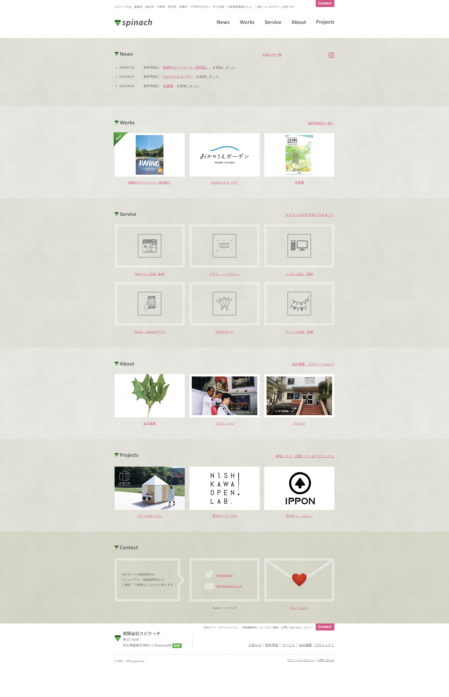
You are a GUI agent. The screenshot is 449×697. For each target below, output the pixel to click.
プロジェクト (324, 645)
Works (247, 22)
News (223, 22)
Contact (325, 3)
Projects (325, 22)
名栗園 (168, 86)
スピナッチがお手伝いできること (309, 215)
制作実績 (271, 645)
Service (273, 22)
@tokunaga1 (224, 575)
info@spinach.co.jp (229, 586)
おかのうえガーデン (178, 76)
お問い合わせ (326, 660)
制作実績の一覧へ (321, 123)
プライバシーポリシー (301, 660)
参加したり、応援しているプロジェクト (304, 456)
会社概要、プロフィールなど (313, 364)
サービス (288, 645)
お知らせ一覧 (272, 54)
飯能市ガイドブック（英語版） (186, 67)
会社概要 (305, 645)
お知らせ (254, 645)
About (298, 22)
